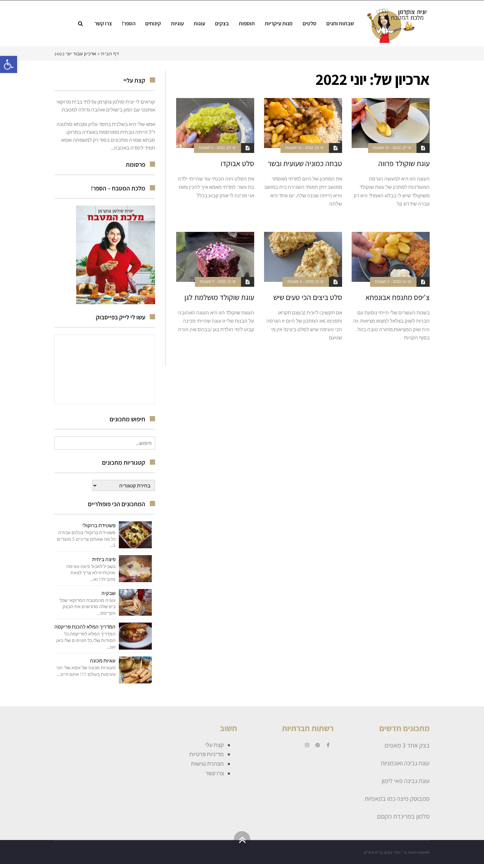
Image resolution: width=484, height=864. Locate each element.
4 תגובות (294, 281)
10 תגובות (381, 147)
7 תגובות (207, 281)
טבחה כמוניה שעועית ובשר (305, 163)
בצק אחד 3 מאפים (407, 745)
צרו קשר (214, 773)
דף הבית (110, 53)
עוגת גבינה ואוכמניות (405, 763)
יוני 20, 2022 (226, 147)
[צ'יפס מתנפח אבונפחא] (391, 257)
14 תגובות (293, 147)
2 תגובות (382, 281)
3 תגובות (206, 147)
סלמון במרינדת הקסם (403, 816)
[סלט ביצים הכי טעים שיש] (303, 257)
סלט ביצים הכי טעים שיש (307, 297)
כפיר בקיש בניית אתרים (382, 852)
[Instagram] (307, 745)
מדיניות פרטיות (206, 754)
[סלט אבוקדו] (215, 123)
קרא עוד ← (421, 217)
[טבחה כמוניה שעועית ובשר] (303, 123)
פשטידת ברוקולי (99, 525)
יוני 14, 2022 (402, 281)
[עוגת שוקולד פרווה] (391, 123)
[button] (8, 64)
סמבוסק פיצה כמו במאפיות (397, 798)
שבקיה (108, 593)
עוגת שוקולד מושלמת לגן (219, 297)
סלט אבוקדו (237, 163)
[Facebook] (328, 745)
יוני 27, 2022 (402, 147)
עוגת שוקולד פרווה (404, 163)
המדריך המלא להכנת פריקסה (85, 626)
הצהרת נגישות (207, 763)
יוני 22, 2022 (314, 147)
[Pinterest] (317, 745)
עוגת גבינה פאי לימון (406, 781)
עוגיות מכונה (103, 660)
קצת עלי (214, 744)
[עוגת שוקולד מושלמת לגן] (215, 257)
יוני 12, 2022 (315, 281)
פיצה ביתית (104, 559)
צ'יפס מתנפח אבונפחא (397, 297)
